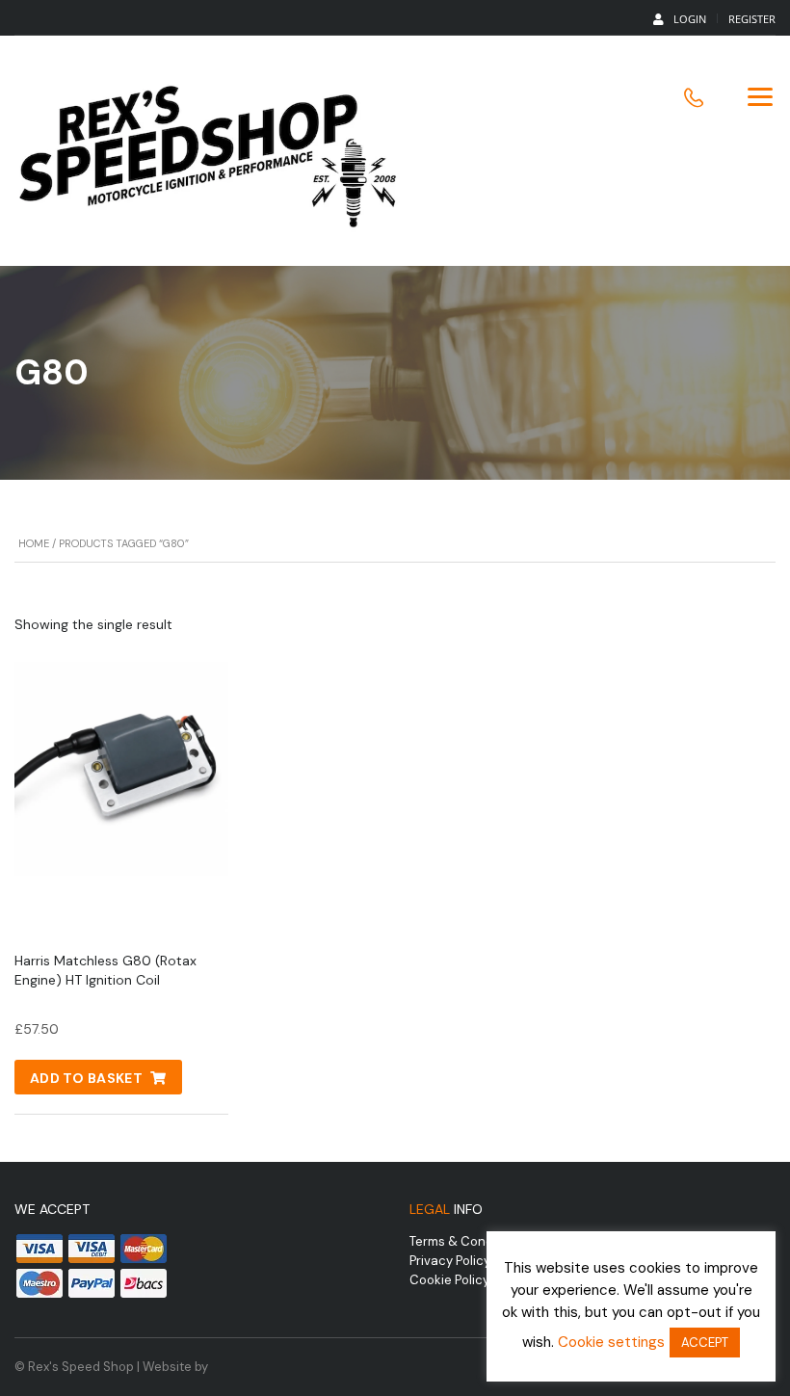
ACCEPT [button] (704, 1342)
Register (752, 19)
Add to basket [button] (86, 1078)
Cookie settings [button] (611, 1342)
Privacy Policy (449, 1260)
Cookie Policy (449, 1280)
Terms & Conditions (467, 1241)
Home (33, 543)
